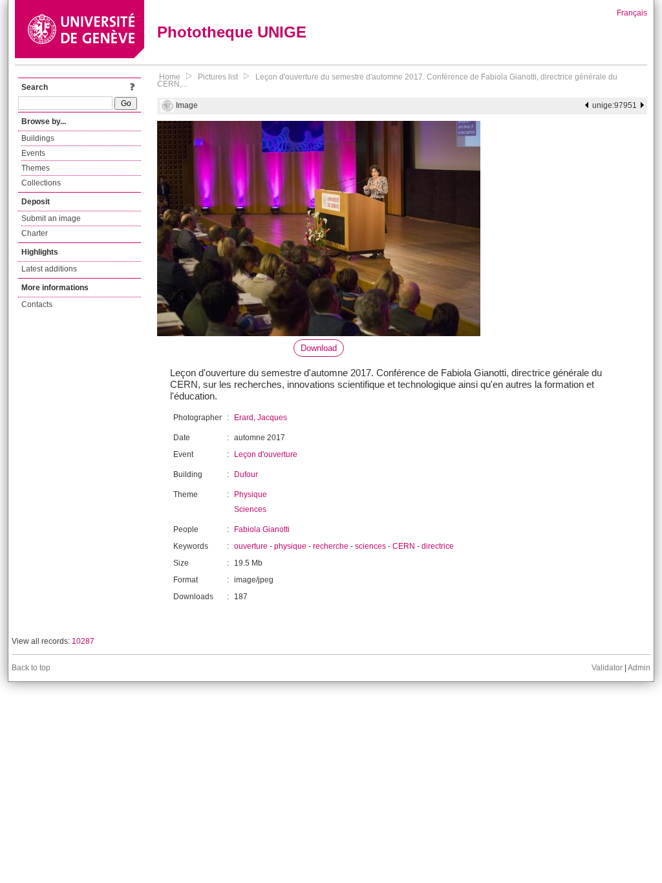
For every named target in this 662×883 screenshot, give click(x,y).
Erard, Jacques (260, 417)
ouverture (251, 546)
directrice (438, 546)
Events (33, 153)
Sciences (250, 509)
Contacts (36, 304)
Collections (41, 182)
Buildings (37, 138)
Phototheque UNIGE (231, 32)
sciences (370, 546)
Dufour (246, 474)
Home (169, 76)
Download (319, 348)
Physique (250, 494)
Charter (34, 233)
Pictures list (218, 76)
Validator (607, 667)
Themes (35, 168)
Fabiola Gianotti (262, 529)
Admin (639, 667)
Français (632, 12)
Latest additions (49, 268)
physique (290, 546)
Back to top (31, 667)
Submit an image (51, 218)
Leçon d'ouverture (265, 454)
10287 (83, 641)
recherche (330, 546)
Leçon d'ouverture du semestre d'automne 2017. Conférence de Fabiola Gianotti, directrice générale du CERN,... (387, 80)
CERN (403, 546)
